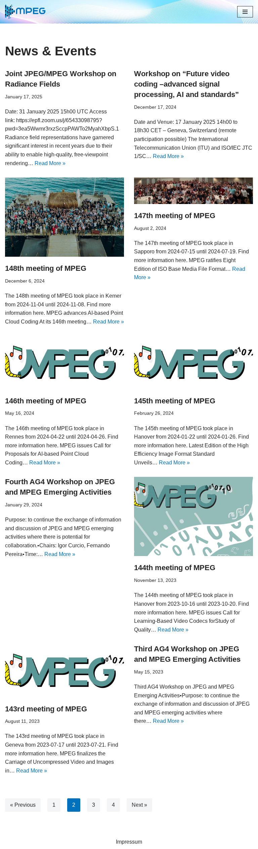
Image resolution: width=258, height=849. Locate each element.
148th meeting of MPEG (45, 268)
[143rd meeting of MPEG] (64, 670)
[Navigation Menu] (245, 11)
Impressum (129, 842)
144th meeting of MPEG (174, 567)
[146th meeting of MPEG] (64, 362)
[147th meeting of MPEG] (193, 191)
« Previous (23, 805)
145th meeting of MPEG (174, 401)
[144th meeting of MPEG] (193, 516)
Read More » (50, 163)
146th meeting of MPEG (45, 401)
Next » (139, 805)
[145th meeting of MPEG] (193, 362)
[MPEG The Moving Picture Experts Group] (25, 12)
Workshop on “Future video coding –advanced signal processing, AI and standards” (186, 84)
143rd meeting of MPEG (46, 709)
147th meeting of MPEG (174, 215)
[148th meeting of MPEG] (64, 217)
